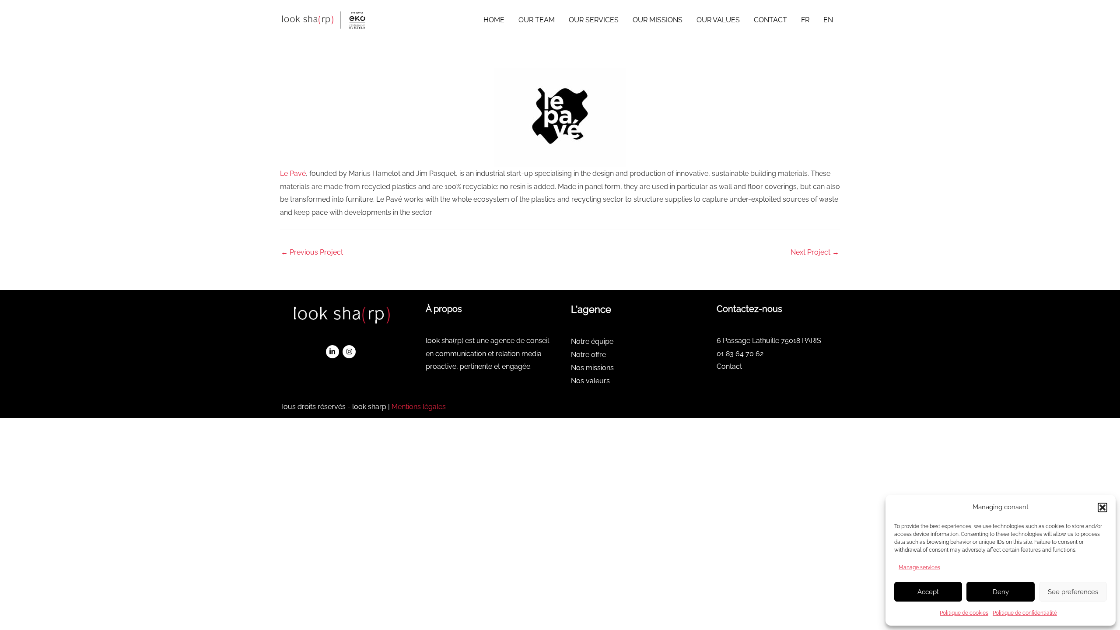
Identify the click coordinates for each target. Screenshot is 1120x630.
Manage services (919, 567)
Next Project (815, 252)
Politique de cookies (964, 613)
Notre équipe (592, 341)
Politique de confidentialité (1025, 613)
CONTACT (770, 20)
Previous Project (312, 252)
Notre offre (588, 354)
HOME (493, 20)
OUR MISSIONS (657, 20)
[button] (1102, 507)
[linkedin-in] (333, 351)
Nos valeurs (590, 381)
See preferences (1073, 592)
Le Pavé (293, 173)
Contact (729, 366)
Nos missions (592, 368)
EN (828, 20)
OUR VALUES (718, 20)
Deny (1001, 592)
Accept (928, 592)
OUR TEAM (536, 20)
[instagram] (350, 351)
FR (805, 20)
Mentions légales (419, 406)
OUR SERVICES (594, 20)
